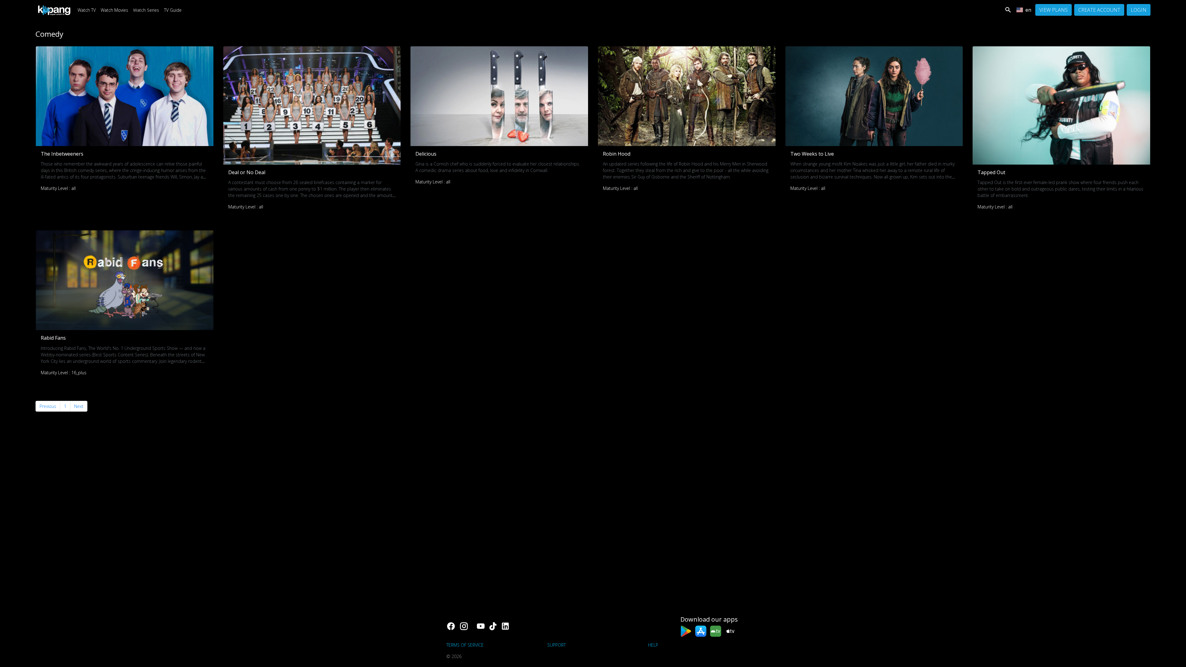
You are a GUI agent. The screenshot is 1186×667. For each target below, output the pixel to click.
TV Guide (173, 10)
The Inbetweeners (62, 153)
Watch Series (146, 10)
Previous (48, 406)
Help (653, 645)
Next (78, 406)
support (556, 645)
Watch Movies (114, 10)
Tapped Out (991, 172)
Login (1138, 9)
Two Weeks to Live (812, 153)
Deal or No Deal (246, 172)
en (1028, 9)
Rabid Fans (53, 337)
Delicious (425, 153)
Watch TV (87, 10)
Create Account (1099, 9)
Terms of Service (465, 645)
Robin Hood (616, 153)
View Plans (1053, 9)
